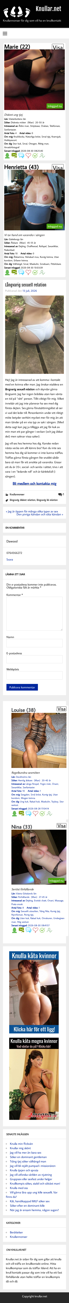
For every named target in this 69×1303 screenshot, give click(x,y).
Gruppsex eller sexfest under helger (31, 1179)
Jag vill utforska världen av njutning (31, 1174)
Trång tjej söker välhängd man (28, 1161)
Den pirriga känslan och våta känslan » (40, 514)
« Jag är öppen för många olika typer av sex (32, 511)
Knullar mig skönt (20, 1148)
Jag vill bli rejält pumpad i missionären (33, 1166)
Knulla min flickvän (21, 1143)
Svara (9, 559)
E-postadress (14, 653)
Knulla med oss (19, 1188)
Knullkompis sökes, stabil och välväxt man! (35, 1183)
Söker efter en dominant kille (27, 1205)
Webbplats (12, 669)
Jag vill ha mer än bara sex (25, 1152)
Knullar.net (48, 9)
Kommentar (14, 594)
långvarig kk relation (47, 500)
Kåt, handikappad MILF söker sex (29, 1201)
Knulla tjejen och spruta (24, 1170)
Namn (10, 636)
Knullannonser (17, 494)
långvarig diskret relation (22, 500)
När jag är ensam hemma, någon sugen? (34, 1210)
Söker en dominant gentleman (28, 1157)
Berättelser (16, 1232)
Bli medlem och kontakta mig (34, 483)
